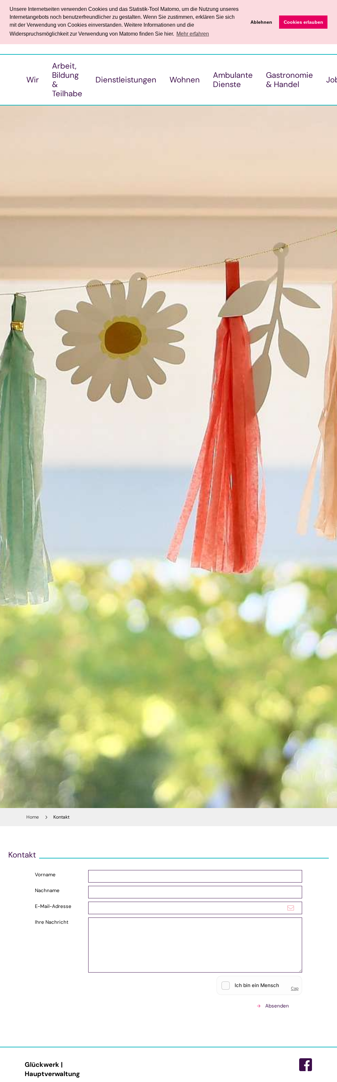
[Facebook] (305, 1064)
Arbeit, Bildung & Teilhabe (67, 80)
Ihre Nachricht (51, 922)
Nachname (47, 890)
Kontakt (61, 817)
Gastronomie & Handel (289, 79)
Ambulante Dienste (233, 79)
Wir (32, 80)
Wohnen (184, 80)
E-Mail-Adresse (53, 906)
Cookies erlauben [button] (303, 22)
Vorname (45, 874)
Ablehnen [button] (261, 22)
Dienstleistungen (125, 80)
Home (32, 817)
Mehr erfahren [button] (192, 34)
